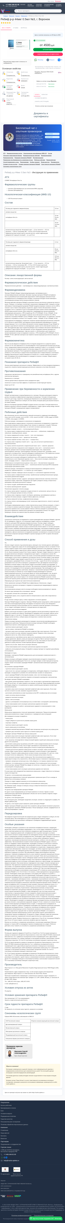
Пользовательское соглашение (10, 1121)
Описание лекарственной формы (12, 155)
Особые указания (35, 162)
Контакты (4, 1136)
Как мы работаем (31, 5)
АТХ (4, 153)
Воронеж (58, 1)
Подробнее (58, 1210)
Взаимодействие (51, 160)
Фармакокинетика (8, 157)
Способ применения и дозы (11, 162)
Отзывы (15, 27)
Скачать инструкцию (42, 101)
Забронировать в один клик (48, 54)
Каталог (22, 4)
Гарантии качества (39, 5)
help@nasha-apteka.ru (11, 1160)
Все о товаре (6, 27)
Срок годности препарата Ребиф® (50, 164)
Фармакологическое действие (31, 155)
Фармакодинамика (46, 155)
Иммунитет (24, 16)
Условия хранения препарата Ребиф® (29, 164)
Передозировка (24, 162)
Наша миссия (5, 1133)
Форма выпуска (45, 162)
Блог (2, 1111)
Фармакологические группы (14, 153)
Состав (50, 153)
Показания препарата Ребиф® (23, 157)
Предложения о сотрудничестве (11, 1144)
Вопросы (24, 27)
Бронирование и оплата (49, 5)
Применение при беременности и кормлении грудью (18, 160)
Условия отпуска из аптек (10, 164)
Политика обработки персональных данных (14, 1124)
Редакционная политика (8, 1116)
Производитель (55, 162)
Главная (5, 16)
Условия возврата (59, 5)
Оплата (37, 94)
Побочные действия (39, 160)
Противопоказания (38, 157)
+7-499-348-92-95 (12, 4)
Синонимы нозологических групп (12, 166)
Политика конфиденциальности (21, 1215)
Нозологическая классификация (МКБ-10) (35, 153)
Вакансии (4, 1138)
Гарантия (44, 94)
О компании (4, 1130)
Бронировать (48, 49)
